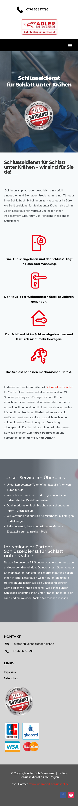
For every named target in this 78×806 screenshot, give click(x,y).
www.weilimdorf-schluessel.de (49, 784)
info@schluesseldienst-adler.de (33, 643)
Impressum (10, 672)
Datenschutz (11, 678)
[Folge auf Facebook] (63, 795)
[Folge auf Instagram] (71, 795)
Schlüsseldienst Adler (59, 387)
